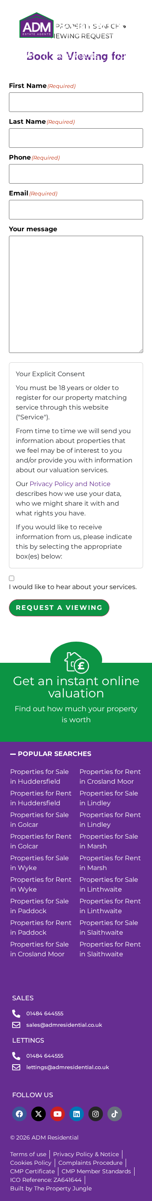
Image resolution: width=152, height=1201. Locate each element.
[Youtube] (57, 1114)
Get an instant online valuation (76, 687)
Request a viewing (59, 607)
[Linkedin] (76, 1114)
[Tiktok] (114, 1114)
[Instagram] (95, 1114)
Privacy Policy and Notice (70, 484)
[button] (76, 754)
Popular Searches (54, 754)
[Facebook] (19, 1114)
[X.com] (38, 1114)
